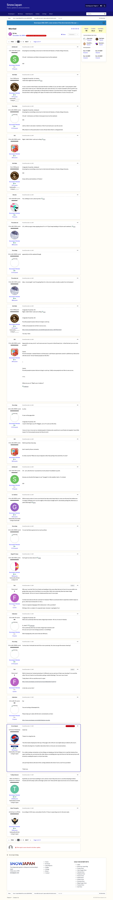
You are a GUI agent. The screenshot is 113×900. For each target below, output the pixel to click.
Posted (28, 46)
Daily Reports (29, 13)
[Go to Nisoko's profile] (14, 207)
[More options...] (77, 47)
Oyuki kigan (90, 43)
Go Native (14, 494)
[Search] (104, 13)
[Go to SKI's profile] (14, 148)
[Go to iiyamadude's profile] (97, 44)
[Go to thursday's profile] (14, 118)
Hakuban (14, 614)
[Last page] (30, 42)
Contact (47, 873)
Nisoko (15, 195)
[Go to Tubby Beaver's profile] (14, 789)
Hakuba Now (80, 872)
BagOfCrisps (14, 554)
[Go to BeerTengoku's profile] (14, 820)
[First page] (9, 42)
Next (27, 41)
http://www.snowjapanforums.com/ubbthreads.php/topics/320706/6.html (41, 329)
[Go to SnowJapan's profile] (14, 738)
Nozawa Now (80, 881)
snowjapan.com (14, 872)
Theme (9, 897)
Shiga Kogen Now (82, 883)
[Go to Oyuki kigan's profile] (84, 44)
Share (64, 34)
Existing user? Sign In (92, 5)
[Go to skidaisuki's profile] (14, 59)
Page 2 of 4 (37, 41)
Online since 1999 (14, 871)
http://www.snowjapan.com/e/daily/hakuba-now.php (36, 720)
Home (46, 861)
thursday (14, 106)
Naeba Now (80, 877)
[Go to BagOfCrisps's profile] (14, 566)
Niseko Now (80, 879)
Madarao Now (81, 874)
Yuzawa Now (80, 885)
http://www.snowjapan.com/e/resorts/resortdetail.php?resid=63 (39, 681)
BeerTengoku (15, 808)
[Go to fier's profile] (10, 34)
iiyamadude (102, 43)
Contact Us (16, 897)
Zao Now (79, 886)
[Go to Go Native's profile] (14, 507)
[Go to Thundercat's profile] (14, 235)
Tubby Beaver (14, 775)
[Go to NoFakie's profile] (14, 87)
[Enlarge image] (40, 80)
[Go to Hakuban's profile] (14, 626)
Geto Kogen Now (81, 870)
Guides (37, 13)
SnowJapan (14, 726)
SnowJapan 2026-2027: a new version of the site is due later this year (55, 23)
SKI (15, 135)
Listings (44, 13)
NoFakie (14, 74)
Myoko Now (80, 875)
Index (78, 864)
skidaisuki (14, 47)
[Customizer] (101, 5)
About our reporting (82, 866)
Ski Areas (20, 13)
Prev (12, 41)
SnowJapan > (11, 13)
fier (16, 33)
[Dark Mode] (104, 5)
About (51, 13)
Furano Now (80, 868)
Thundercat (14, 222)
